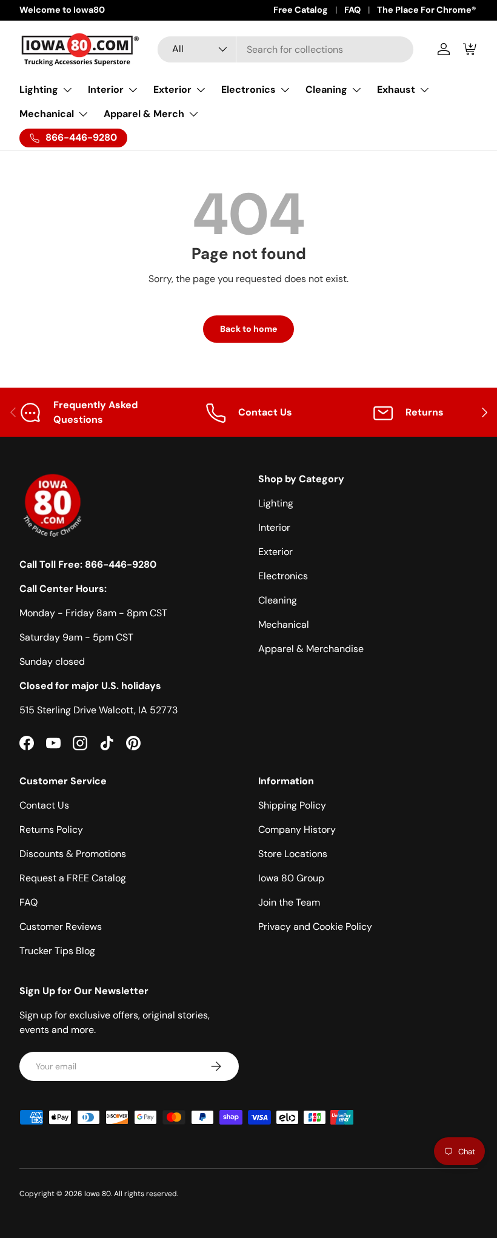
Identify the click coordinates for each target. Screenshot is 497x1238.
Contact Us (44, 805)
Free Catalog (300, 9)
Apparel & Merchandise (311, 648)
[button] (470, 49)
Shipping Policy (292, 805)
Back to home (248, 328)
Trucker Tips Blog (57, 950)
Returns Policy (51, 829)
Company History (297, 829)
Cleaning (277, 600)
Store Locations (292, 853)
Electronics (283, 576)
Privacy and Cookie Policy (315, 926)
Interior (274, 527)
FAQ (352, 9)
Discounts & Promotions (72, 853)
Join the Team (289, 902)
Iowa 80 (97, 1194)
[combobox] (286, 49)
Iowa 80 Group (291, 878)
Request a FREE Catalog (72, 878)
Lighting (275, 503)
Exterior (275, 551)
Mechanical (283, 624)
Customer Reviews (60, 926)
